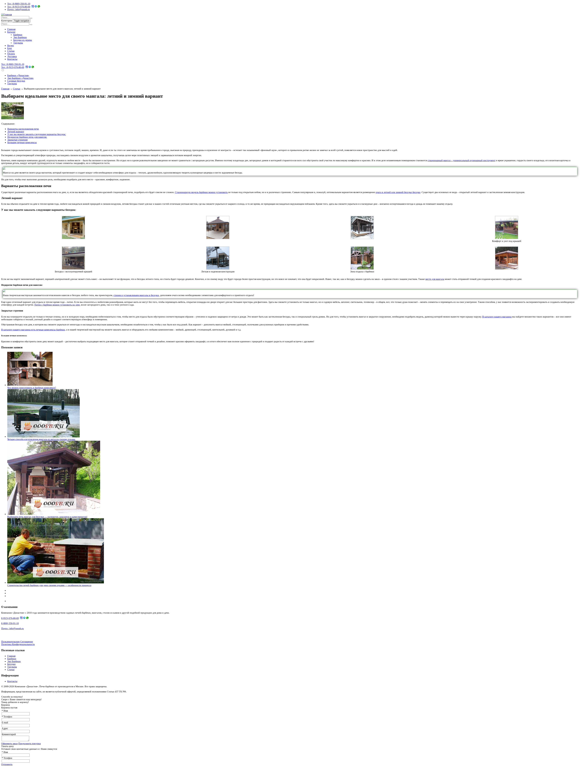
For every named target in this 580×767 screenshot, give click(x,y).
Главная (11, 29)
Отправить (6, 764)
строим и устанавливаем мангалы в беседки (136, 295)
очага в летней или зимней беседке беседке (398, 192)
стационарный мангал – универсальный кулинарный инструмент (461, 160)
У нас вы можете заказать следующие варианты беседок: (36, 134)
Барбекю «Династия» (18, 75)
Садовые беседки (16, 81)
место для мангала (434, 279)
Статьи (10, 51)
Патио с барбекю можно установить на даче (57, 304)
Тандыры (18, 43)
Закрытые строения (17, 139)
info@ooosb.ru (18, 9)
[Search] (31, 18)
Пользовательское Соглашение (17, 641)
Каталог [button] (11, 32)
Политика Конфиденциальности (18, 644)
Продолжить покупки (29, 743)
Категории (7, 20)
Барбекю (17, 34)
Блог (9, 48)
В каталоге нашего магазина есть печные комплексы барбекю (33, 329)
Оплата (11, 53)
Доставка (12, 56)
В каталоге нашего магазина (497, 316)
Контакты (12, 59)
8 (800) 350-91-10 (18, 3)
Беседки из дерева (22, 40)
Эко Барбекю (20, 37)
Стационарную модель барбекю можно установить (201, 192)
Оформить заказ (9, 743)
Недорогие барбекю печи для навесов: (27, 137)
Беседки (11, 664)
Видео (10, 45)
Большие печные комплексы (22, 142)
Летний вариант (15, 131)
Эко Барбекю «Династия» (20, 78)
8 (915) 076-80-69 (18, 6)
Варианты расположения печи (23, 129)
